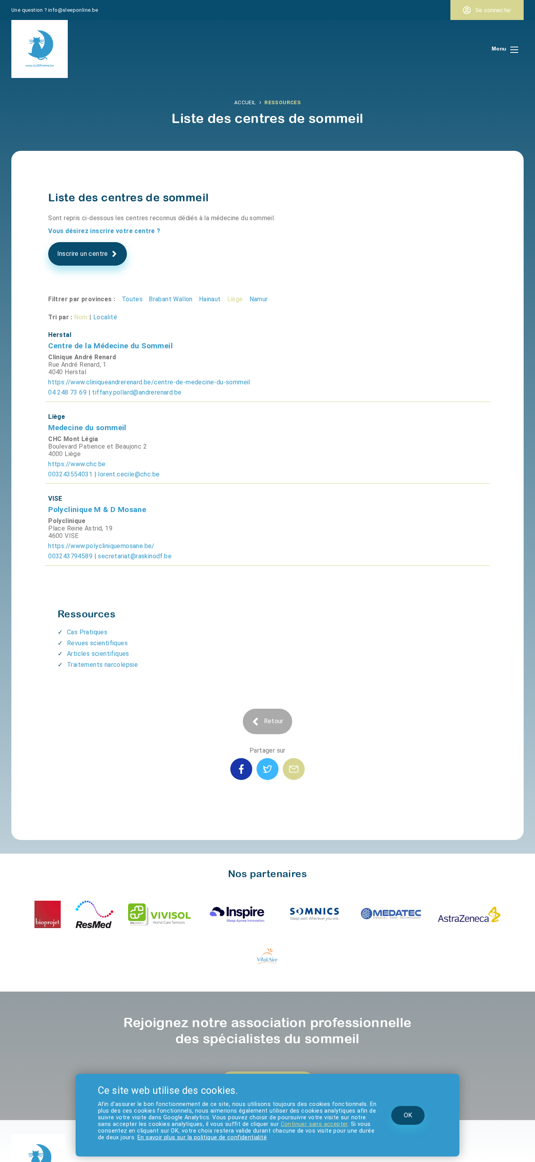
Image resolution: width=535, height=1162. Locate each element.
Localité (97, 295)
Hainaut (192, 278)
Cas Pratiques (86, 584)
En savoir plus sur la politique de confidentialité (292, 1138)
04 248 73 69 (64, 362)
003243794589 (67, 509)
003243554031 (67, 436)
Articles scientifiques (95, 603)
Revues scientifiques (95, 593)
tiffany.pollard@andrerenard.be (127, 362)
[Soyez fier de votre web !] (23, 1154)
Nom (77, 295)
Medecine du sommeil (82, 395)
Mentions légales (51, 1134)
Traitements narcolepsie (100, 612)
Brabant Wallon (157, 278)
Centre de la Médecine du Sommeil (101, 322)
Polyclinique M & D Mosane (90, 468)
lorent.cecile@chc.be (119, 436)
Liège (214, 278)
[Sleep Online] (39, 72)
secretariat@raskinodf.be (126, 509)
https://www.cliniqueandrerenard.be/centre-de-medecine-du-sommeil (141, 353)
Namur (234, 278)
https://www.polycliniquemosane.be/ (97, 500)
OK (414, 1120)
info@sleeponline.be (66, 9)
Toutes (123, 278)
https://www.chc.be (74, 427)
